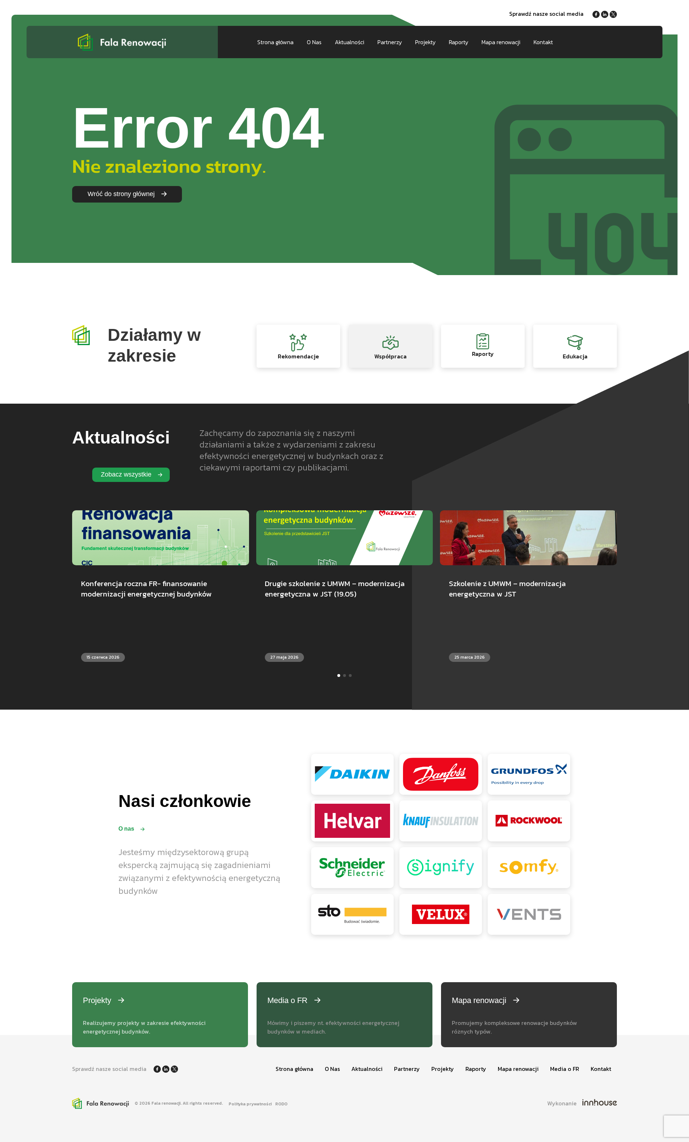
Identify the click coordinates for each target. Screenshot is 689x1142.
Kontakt (543, 42)
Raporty (458, 42)
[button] (338, 675)
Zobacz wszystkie (127, 474)
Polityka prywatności (250, 1104)
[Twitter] (613, 14)
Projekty (425, 42)
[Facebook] (596, 14)
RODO (281, 1104)
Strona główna (275, 42)
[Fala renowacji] (122, 42)
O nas (127, 829)
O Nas (314, 42)
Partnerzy (390, 42)
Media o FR (564, 1068)
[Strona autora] (599, 1103)
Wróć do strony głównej (122, 194)
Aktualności (349, 42)
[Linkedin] (605, 14)
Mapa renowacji (501, 42)
